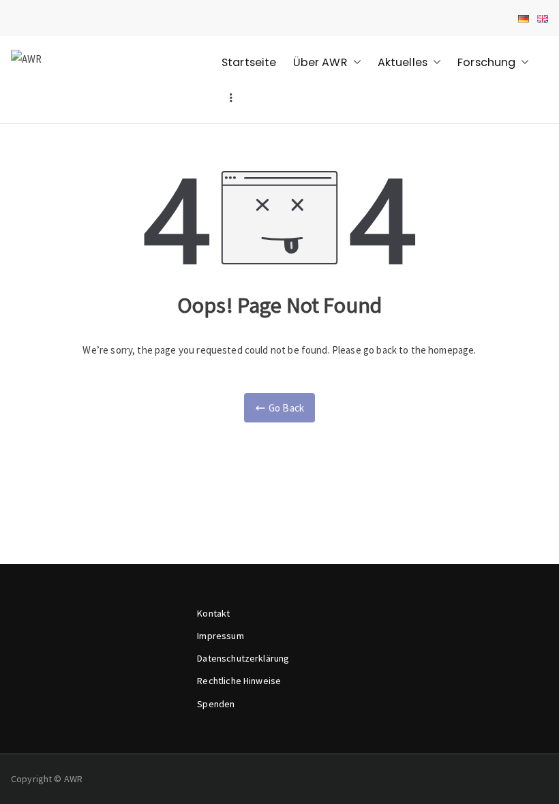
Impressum (220, 636)
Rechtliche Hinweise (239, 681)
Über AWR (320, 62)
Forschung (486, 62)
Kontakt (213, 613)
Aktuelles (402, 62)
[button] (354, 62)
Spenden (216, 704)
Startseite (249, 62)
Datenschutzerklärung (243, 658)
